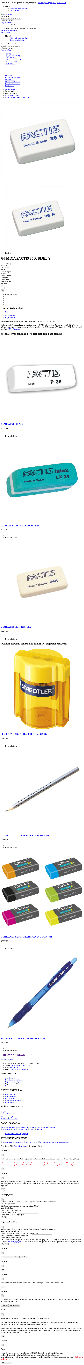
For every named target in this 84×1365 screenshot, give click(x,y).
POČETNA (9, 54)
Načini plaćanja (10, 1096)
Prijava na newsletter (12, 1084)
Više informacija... (14, 329)
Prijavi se (5, 1244)
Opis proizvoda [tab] (10, 316)
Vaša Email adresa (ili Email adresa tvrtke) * (16, 1235)
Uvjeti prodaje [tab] (10, 317)
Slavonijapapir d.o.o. (21, 1146)
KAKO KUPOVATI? (13, 56)
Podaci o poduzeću (7, 1113)
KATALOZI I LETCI (13, 62)
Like (6, 312)
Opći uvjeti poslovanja (13, 1100)
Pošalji (4, 1217)
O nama (3, 1111)
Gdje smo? (4, 1115)
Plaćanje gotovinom (8, 1127)
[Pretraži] (22, 46)
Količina (4, 284)
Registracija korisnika (17, 10)
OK (3, 1169)
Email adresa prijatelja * (9, 1212)
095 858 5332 (14, 1067)
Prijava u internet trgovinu (19, 8)
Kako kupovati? (10, 1094)
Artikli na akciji (10, 1078)
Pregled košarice (6, 22)
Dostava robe (9, 1098)
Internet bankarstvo (21, 1127)
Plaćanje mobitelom (35, 1127)
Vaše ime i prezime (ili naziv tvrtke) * (14, 1231)
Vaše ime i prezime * (8, 1204)
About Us (4, 1117)
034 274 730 (61, 3)
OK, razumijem (6, 1363)
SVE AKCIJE (10, 58)
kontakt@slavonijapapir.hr (47, 3)
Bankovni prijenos (49, 1127)
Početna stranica (10, 1086)
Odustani (24, 1257)
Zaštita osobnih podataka (9, 1119)
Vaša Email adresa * (8, 1208)
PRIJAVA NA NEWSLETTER (18, 1054)
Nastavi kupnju (14, 1305)
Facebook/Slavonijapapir (16, 1133)
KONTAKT (10, 64)
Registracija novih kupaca (14, 1080)
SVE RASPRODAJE (13, 60)
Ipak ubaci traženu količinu (10, 1257)
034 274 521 (27, 1065)
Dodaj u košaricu (11, 294)
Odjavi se (5, 1305)
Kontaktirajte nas (11, 1102)
